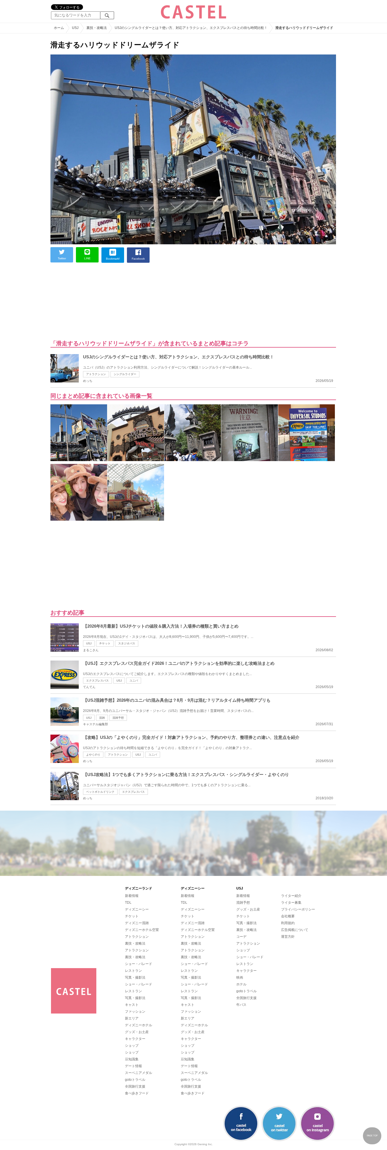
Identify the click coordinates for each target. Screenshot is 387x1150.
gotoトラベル (135, 1080)
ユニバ (133, 680)
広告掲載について (294, 930)
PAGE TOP (372, 1135)
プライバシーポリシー (298, 909)
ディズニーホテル (138, 1025)
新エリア (132, 1018)
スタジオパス (126, 643)
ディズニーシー (137, 909)
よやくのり (93, 754)
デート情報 (133, 1066)
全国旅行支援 (135, 1086)
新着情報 (132, 896)
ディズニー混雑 (137, 923)
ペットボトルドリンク (100, 791)
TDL (128, 903)
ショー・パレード (138, 964)
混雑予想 (118, 717)
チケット (104, 643)
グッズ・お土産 (137, 1032)
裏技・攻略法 (135, 943)
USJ (89, 643)
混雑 (102, 717)
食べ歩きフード (137, 1093)
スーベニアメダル (138, 1073)
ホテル (241, 984)
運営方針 (288, 937)
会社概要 (288, 916)
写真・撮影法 (135, 977)
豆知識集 (132, 1059)
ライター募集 (291, 903)
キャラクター (135, 1039)
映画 (239, 977)
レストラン (133, 971)
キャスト (132, 1005)
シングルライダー (125, 374)
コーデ (241, 937)
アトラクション (96, 374)
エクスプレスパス (97, 680)
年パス (241, 1005)
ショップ (132, 1046)
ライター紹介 (291, 896)
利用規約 (288, 923)
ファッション (135, 1012)
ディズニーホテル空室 (142, 930)
